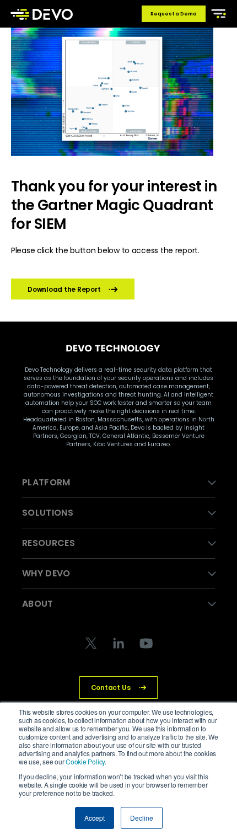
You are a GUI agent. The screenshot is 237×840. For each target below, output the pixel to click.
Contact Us (111, 687)
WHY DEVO (46, 573)
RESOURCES (48, 543)
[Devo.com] (41, 13)
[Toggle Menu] (216, 13)
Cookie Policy (85, 761)
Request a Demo (173, 13)
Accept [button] (94, 817)
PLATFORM (46, 482)
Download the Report (64, 289)
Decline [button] (141, 817)
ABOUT (37, 603)
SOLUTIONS (47, 512)
